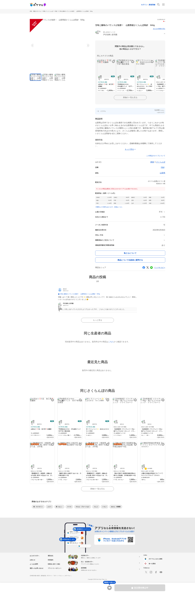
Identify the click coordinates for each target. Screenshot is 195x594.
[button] (130, 34)
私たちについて (130, 253)
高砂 (56, 11)
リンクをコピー (159, 267)
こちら (111, 342)
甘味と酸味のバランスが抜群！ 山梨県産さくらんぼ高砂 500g (76, 11)
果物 (44, 11)
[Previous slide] (32, 45)
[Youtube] (160, 572)
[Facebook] (155, 572)
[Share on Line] (151, 267)
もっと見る (97, 320)
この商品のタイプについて (155, 156)
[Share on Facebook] (143, 267)
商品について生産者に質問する (130, 260)
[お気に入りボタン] (113, 61)
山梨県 (162, 173)
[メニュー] (163, 4)
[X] (146, 572)
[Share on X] (147, 267)
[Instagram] (151, 572)
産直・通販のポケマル (35, 11)
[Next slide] (87, 45)
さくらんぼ (50, 11)
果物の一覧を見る (130, 97)
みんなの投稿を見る (159, 28)
